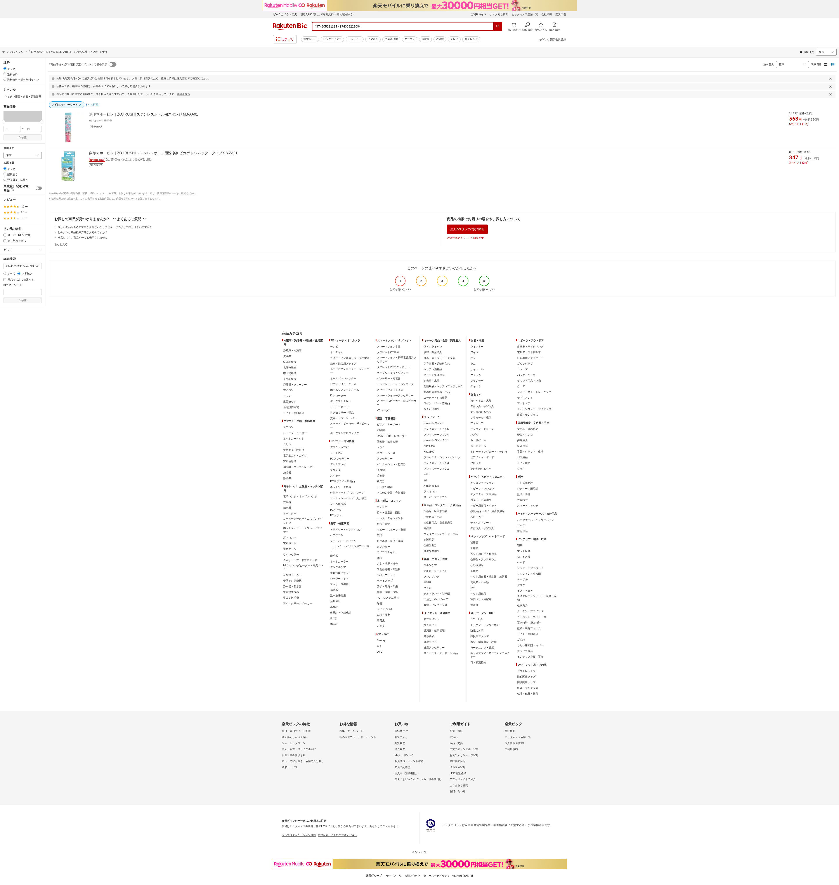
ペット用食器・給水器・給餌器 (488, 576)
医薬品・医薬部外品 (435, 511)
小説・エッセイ (386, 575)
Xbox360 (429, 451)
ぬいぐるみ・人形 (480, 400)
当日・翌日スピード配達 (296, 731)
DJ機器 (381, 470)
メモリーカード (339, 406)
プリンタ (335, 470)
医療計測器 (430, 545)
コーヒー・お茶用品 (435, 397)
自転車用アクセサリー (530, 358)
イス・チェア (525, 590)
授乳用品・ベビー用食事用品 (487, 511)
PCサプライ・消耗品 (342, 481)
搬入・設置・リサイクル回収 (299, 749)
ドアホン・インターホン (484, 624)
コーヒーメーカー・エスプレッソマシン (302, 520)
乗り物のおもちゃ (480, 411)
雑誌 (379, 558)
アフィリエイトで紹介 (463, 779)
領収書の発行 (457, 761)
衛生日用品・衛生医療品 (438, 522)
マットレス (523, 551)
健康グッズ (430, 641)
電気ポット (289, 543)
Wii (425, 480)
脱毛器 (334, 555)
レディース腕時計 (527, 488)
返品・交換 (456, 743)
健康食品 (429, 636)
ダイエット (430, 624)
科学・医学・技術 (387, 592)
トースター (289, 513)
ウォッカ (475, 375)
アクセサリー (385, 458)
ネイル (428, 587)
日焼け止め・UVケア (436, 599)
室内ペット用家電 (480, 599)
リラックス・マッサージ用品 (441, 653)
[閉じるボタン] (831, 78)
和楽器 (381, 481)
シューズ (522, 369)
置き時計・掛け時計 (529, 622)
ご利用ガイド (478, 14)
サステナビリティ (439, 875)
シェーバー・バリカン (343, 541)
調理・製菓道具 (433, 352)
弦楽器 (381, 475)
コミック (382, 506)
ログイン (542, 39)
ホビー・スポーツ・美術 (391, 529)
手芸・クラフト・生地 (530, 451)
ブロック (475, 463)
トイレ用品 (523, 463)
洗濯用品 (522, 446)
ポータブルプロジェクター (346, 433)
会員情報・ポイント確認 (409, 761)
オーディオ (336, 352)
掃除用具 (522, 440)
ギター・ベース (386, 453)
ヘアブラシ (336, 535)
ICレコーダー (338, 395)
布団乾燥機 (289, 373)
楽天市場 (560, 14)
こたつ (287, 444)
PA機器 (381, 430)
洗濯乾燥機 (289, 361)
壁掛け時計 (523, 494)
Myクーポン (402, 755)
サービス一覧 (394, 875)
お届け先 (8, 148)
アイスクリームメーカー (297, 603)
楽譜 (379, 535)
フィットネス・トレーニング (534, 392)
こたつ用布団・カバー (530, 645)
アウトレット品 (526, 670)
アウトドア (523, 403)
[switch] (39, 188)
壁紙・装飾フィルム (529, 628)
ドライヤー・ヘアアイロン (346, 529)
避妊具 (428, 528)
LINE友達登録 (458, 773)
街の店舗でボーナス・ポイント (358, 737)
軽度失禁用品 (431, 551)
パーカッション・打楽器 (391, 464)
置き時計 (522, 499)
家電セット (310, 39)
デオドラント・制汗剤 (437, 593)
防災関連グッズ (479, 636)
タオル (521, 468)
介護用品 (429, 539)
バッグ (521, 525)
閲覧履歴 (400, 743)
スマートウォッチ (527, 505)
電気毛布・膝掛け (293, 449)
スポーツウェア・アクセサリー (535, 409)
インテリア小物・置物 (530, 656)
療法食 (474, 605)
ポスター (382, 626)
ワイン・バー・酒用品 (437, 403)
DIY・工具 (476, 619)
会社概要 (546, 14)
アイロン (288, 390)
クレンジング (431, 576)
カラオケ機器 (385, 487)
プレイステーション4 (436, 434)
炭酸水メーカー (292, 575)
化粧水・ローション (435, 570)
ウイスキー (477, 346)
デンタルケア (338, 567)
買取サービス (290, 767)
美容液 (428, 582)
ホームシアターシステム (344, 389)
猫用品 (474, 542)
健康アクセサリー (434, 647)
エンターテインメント (390, 518)
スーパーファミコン (435, 497)
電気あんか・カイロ (295, 455)
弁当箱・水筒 (431, 380)
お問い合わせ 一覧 (415, 875)
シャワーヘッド (339, 578)
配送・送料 (456, 731)
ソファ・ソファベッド (530, 568)
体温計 (334, 624)
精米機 (287, 507)
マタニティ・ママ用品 (483, 494)
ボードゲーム (478, 446)
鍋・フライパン (433, 346)
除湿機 (287, 478)
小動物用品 (477, 565)
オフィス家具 (525, 651)
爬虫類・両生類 (479, 582)
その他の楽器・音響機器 (391, 492)
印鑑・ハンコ (525, 434)
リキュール (477, 369)
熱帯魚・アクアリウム (483, 559)
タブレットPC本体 (388, 352)
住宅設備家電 (291, 407)
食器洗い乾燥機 (292, 580)
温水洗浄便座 (338, 595)
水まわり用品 (431, 409)
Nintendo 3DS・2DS (436, 440)
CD (379, 646)
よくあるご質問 (499, 14)
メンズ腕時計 (525, 482)
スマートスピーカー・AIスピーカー (349, 425)
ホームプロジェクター (343, 378)
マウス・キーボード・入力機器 (348, 498)
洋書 (379, 603)
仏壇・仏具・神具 (527, 693)
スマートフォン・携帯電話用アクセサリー (396, 359)
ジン (473, 358)
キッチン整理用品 (434, 375)
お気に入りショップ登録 (464, 755)
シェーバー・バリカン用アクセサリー (349, 548)
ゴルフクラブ (525, 363)
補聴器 (334, 589)
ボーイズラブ (385, 580)
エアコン (409, 39)
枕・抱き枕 (523, 556)
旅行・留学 (383, 523)
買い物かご (401, 731)
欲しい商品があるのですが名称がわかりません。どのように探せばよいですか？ (105, 227)
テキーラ (475, 386)
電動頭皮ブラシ (339, 572)
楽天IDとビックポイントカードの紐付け (418, 779)
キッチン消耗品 (433, 369)
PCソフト (336, 515)
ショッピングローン (293, 743)
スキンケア (430, 565)
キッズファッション (482, 482)
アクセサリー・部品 (342, 412)
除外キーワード (12, 285)
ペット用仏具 (478, 593)
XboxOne (429, 446)
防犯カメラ (477, 630)
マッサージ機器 (339, 584)
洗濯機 (440, 39)
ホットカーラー (339, 561)
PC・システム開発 (388, 597)
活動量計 (335, 601)
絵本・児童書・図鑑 (388, 512)
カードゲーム (478, 440)
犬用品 (474, 548)
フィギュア (477, 423)
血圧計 (334, 618)
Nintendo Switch (433, 423)
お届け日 (8, 162)
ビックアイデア (332, 39)
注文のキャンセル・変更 (464, 749)
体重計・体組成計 (340, 612)
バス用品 (522, 457)
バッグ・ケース (526, 375)
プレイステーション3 (436, 463)
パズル (474, 434)
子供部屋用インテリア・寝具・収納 (536, 598)
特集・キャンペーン (351, 731)
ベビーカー (477, 517)
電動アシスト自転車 (529, 352)
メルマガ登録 (457, 767)
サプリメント (431, 619)
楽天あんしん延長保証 (295, 737)
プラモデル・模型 (480, 417)
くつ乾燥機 (289, 378)
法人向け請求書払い (406, 773)
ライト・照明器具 (293, 413)
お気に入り (401, 737)
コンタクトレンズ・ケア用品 (441, 534)
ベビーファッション (482, 488)
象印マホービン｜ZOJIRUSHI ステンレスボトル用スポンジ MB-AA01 (143, 114)
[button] (13, 116)
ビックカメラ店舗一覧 (525, 14)
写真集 (381, 620)
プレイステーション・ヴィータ (442, 457)
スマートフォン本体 (388, 346)
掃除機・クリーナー (295, 384)
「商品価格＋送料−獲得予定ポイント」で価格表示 (77, 64)
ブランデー (477, 380)
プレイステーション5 (436, 428)
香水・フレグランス (435, 605)
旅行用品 (522, 531)
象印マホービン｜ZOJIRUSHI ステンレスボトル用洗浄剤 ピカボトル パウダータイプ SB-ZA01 (163, 153)
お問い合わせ (457, 791)
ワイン (474, 352)
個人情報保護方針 (515, 743)
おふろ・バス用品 (480, 499)
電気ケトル (289, 548)
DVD (380, 651)
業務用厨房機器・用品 (437, 392)
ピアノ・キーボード (388, 424)
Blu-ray (381, 640)
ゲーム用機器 (338, 504)
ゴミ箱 (521, 639)
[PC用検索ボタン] (497, 26)
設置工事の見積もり (293, 755)
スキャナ (335, 475)
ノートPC (336, 453)
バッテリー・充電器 (388, 378)
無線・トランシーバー (343, 418)
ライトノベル (385, 609)
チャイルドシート (480, 522)
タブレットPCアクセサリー (393, 367)
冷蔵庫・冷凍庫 (292, 350)
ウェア (521, 386)
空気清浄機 (391, 39)
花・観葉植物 (478, 662)
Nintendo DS (431, 485)
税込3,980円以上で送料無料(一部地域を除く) (327, 14)
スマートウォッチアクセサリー (395, 395)
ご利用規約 (511, 749)
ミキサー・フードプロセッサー (301, 560)
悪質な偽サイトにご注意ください (337, 835)
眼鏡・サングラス (527, 414)
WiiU (426, 474)
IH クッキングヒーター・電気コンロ (303, 567)
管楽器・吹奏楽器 (387, 441)
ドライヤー (354, 39)
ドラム (381, 447)
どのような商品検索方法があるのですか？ (82, 232)
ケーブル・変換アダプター (392, 372)
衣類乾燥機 (289, 367)
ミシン (287, 396)
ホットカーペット (293, 438)
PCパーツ (336, 509)
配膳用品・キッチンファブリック (443, 386)
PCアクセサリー (340, 458)
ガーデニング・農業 (482, 647)
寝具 (519, 545)
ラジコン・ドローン (482, 428)
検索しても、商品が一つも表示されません (82, 237)
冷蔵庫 (425, 39)
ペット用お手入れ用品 (483, 553)
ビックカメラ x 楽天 (285, 14)
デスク (521, 585)
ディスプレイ (338, 464)
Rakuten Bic (290, 26)
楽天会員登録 (558, 39)
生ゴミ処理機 (291, 597)
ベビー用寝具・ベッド (483, 505)
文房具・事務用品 (527, 428)
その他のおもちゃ (480, 468)
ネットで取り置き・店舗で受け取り (303, 761)
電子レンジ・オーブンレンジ (300, 496)
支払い (454, 737)
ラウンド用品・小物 (529, 380)
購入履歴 (400, 749)
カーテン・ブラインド (530, 611)
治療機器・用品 (433, 517)
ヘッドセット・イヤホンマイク (395, 384)
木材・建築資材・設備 (483, 641)
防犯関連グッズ (526, 676)
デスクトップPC (340, 447)
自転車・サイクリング (530, 346)
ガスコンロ (289, 537)
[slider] (3, 121)
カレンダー (383, 546)
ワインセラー (291, 554)
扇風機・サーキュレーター (299, 466)
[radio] (4, 68)
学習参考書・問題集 (388, 569)
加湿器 (287, 472)
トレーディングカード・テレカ (488, 451)
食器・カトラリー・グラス (439, 358)
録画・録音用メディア (343, 363)
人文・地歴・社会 (387, 563)
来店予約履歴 (402, 767)
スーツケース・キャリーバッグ (535, 519)
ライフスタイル (386, 552)
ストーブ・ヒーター (295, 432)
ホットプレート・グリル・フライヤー (302, 529)
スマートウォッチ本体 (390, 389)
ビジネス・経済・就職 (390, 541)
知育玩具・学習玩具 (482, 406)
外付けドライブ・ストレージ (347, 492)
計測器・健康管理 (434, 630)
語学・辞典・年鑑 (387, 586)
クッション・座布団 (529, 573)
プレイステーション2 (436, 468)
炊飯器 (287, 502)
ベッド (521, 562)
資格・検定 (383, 614)
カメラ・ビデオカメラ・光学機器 (349, 358)
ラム (473, 363)
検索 (24, 137)
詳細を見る (183, 94)
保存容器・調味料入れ (437, 363)
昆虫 (473, 587)
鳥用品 (474, 570)
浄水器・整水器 (292, 586)
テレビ (454, 39)
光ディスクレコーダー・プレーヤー (349, 370)
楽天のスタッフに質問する (467, 229)
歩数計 (334, 606)
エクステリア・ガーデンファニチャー (490, 654)
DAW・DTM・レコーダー (392, 435)
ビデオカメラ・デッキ (343, 384)
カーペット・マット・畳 (531, 617)
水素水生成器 (291, 592)
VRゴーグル (384, 410)
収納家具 (522, 605)
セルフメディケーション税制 (299, 835)
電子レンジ (471, 39)
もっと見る (61, 244)
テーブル (522, 579)
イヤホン (373, 39)
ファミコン (430, 491)
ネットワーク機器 (340, 487)
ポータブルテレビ (340, 401)
